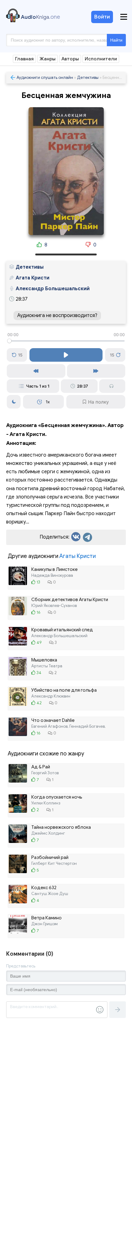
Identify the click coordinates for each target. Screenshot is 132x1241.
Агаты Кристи (77, 556)
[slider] (66, 341)
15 (20, 354)
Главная (24, 59)
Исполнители (101, 59)
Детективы (88, 77)
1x (48, 401)
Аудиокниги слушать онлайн (45, 77)
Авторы (70, 59)
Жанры (48, 59)
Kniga (40, 17)
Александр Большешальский (53, 289)
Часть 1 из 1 (37, 386)
